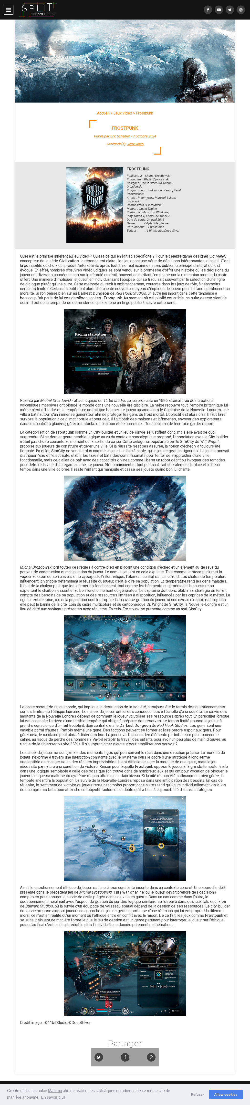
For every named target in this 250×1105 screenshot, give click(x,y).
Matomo (55, 1091)
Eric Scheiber (120, 136)
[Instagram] (241, 10)
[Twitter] (230, 10)
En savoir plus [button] (53, 1097)
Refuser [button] (197, 1094)
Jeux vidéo (122, 113)
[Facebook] (208, 10)
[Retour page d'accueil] (37, 9)
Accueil (103, 113)
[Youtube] (219, 10)
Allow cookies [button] (226, 1094)
